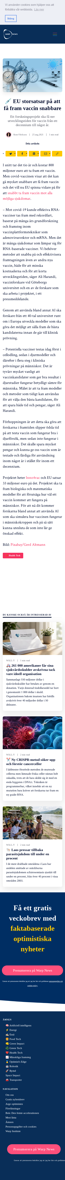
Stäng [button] (10, 18)
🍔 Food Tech (13, 1039)
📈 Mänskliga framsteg (18, 1057)
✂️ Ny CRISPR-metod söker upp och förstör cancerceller (30, 762)
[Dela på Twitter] (11, 153)
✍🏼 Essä (10, 1034)
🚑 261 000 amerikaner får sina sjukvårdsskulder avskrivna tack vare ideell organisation (30, 670)
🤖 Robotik (12, 1066)
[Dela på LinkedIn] (34, 153)
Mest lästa (11, 1117)
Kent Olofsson (20, 134)
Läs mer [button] (39, 9)
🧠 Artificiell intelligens (18, 1025)
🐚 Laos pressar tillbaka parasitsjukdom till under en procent (27, 854)
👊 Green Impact (15, 1043)
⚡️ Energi (11, 1030)
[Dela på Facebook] (22, 153)
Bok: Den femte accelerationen (22, 1113)
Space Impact (13, 1075)
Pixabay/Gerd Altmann (28, 544)
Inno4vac (33, 477)
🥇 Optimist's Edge (16, 1061)
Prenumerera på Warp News (32, 970)
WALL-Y (10, 660)
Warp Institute (13, 1131)
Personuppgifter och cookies (21, 1126)
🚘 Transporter (14, 1079)
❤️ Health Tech (13, 555)
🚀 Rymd (11, 1070)
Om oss (10, 1094)
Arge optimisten (14, 1104)
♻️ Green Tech (14, 1048)
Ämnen (10, 1122)
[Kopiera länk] (57, 153)
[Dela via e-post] (45, 153)
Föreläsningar (13, 1108)
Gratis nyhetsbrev (15, 1099)
